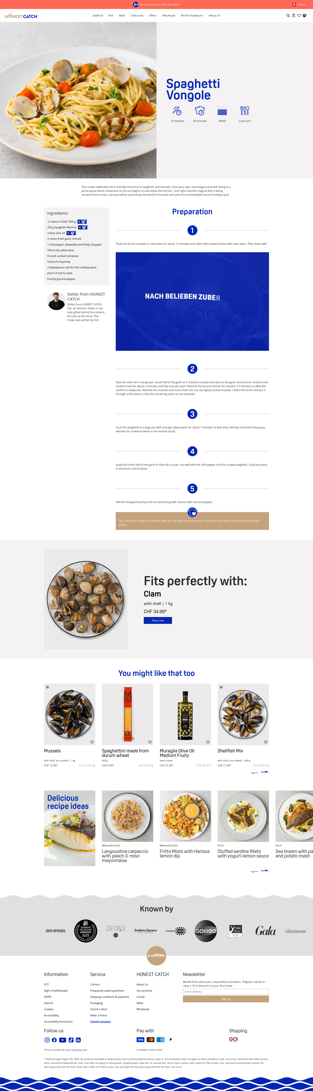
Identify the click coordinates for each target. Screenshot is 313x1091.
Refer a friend (98, 1015)
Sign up (226, 999)
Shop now (158, 620)
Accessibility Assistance (58, 1021)
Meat (122, 15)
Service (97, 974)
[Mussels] (69, 714)
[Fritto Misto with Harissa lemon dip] (185, 816)
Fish (110, 15)
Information (56, 974)
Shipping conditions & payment (109, 997)
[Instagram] (47, 1040)
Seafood (98, 15)
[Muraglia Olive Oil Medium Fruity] (185, 714)
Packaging (96, 1003)
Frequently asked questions (107, 990)
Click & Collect (98, 1009)
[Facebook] (54, 1040)
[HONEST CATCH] (42, 15)
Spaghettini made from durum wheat (125, 753)
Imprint (48, 1003)
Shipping (238, 1031)
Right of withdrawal (56, 990)
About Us (214, 15)
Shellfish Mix (230, 751)
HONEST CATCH (153, 974)
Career (141, 997)
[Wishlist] (299, 15)
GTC (46, 984)
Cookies (49, 1009)
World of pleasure (192, 15)
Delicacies (137, 15)
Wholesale (168, 15)
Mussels (52, 751)
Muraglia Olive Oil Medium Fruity (177, 753)
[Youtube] (62, 1040)
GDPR (47, 997)
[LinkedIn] (78, 1040)
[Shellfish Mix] (243, 714)
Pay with (145, 1031)
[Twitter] (71, 1040)
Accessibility (51, 1015)
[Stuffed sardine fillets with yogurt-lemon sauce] (243, 816)
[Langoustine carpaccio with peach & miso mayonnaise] (127, 816)
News (140, 1003)
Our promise (144, 990)
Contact (95, 984)
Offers (153, 15)
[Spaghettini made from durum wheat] (127, 714)
